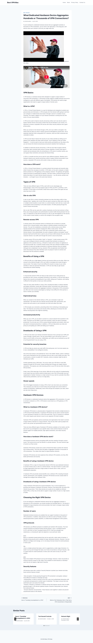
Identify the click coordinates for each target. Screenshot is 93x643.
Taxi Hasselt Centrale (44, 616)
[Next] (78, 619)
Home (64, 2)
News (68, 2)
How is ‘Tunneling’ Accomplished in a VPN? (32, 599)
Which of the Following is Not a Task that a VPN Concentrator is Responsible (61, 600)
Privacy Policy (74, 2)
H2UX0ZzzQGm (28, 21)
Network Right (65, 616)
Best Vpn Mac (26, 12)
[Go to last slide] (15, 619)
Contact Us (82, 2)
